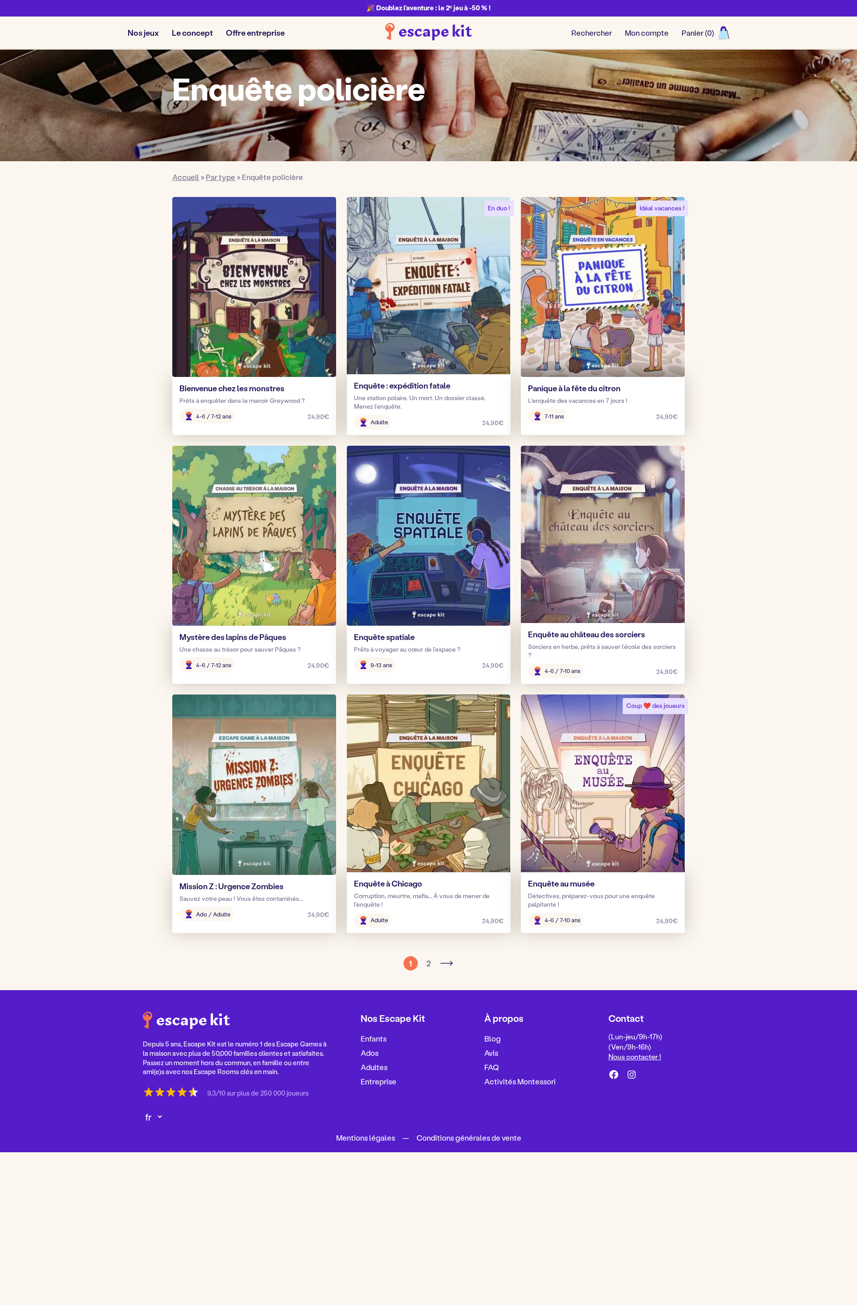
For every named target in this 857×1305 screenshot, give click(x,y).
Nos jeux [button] (143, 32)
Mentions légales (365, 1137)
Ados (370, 1053)
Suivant (446, 963)
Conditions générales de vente (468, 1137)
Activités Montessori (520, 1081)
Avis (491, 1053)
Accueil (185, 177)
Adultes (374, 1066)
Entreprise (378, 1081)
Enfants (374, 1038)
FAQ (491, 1066)
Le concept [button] (192, 32)
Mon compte (647, 33)
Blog (492, 1038)
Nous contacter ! (634, 1056)
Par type (220, 177)
